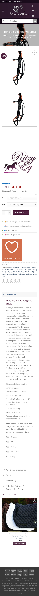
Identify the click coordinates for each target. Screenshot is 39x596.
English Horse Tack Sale (9, 274)
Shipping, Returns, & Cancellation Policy (15, 487)
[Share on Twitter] (7, 281)
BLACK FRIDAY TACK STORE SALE (16, 270)
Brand (8, 475)
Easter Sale (11, 272)
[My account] (32, 6)
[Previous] (4, 87)
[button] (3, 10)
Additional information (16, 470)
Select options (19, 544)
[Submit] (35, 21)
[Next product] (17, 41)
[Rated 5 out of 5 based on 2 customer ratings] (19, 183)
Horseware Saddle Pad (19, 536)
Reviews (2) (11, 480)
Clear (35, 194)
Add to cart (21, 212)
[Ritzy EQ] (19, 164)
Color (3, 204)
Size (3, 197)
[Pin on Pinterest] (15, 281)
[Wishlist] (33, 10)
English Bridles (23, 37)
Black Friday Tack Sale (25, 274)
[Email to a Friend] (11, 281)
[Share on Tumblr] (19, 281)
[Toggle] (4, 294)
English (15, 35)
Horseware (19, 538)
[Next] (10, 87)
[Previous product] (21, 41)
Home (5, 35)
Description (11, 294)
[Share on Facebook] (3, 281)
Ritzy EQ (31, 272)
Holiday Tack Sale (22, 272)
